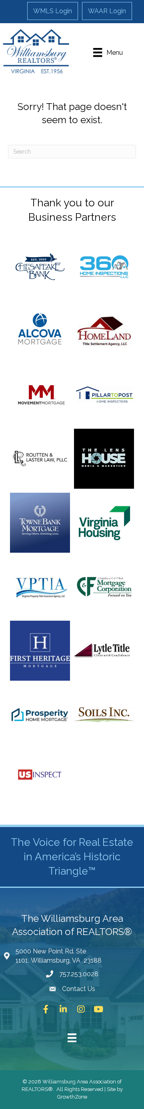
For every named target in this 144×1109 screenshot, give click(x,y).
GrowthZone (72, 1097)
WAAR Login (107, 11)
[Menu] (72, 1037)
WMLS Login (52, 11)
